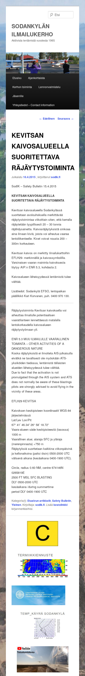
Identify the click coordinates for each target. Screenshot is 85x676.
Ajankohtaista (36, 78)
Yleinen (16, 505)
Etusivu (17, 78)
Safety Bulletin (61, 501)
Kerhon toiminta (22, 87)
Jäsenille (18, 96)
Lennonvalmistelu (50, 87)
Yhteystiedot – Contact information (33, 105)
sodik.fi (55, 177)
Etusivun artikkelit (39, 501)
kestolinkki (60, 505)
